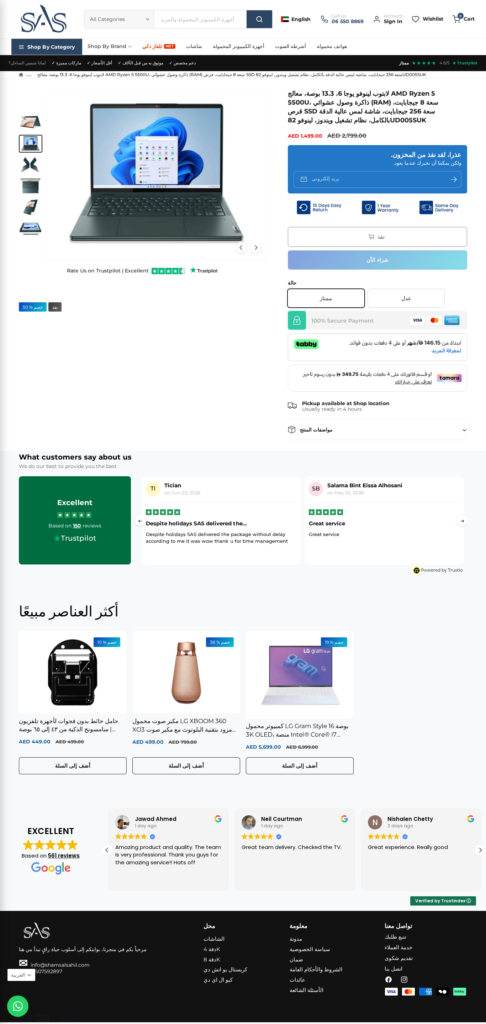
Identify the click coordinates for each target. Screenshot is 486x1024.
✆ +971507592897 (40, 971)
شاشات (194, 46)
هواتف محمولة (332, 46)
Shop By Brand (107, 46)
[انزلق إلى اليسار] (241, 247)
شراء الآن (377, 259)
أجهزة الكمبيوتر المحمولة (238, 46)
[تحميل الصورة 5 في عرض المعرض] (30, 207)
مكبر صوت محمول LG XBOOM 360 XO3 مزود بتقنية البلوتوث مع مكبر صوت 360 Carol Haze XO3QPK (182, 725)
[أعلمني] (453, 179)
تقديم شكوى (399, 958)
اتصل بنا (393, 968)
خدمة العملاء (398, 947)
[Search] (259, 19)
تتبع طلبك (395, 936)
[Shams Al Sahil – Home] (43, 19)
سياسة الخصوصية (310, 949)
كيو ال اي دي (218, 979)
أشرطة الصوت (290, 46)
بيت (28, 74)
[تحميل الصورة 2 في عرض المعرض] (30, 144)
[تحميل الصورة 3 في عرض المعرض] (30, 165)
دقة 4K (212, 949)
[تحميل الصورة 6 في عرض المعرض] (30, 229)
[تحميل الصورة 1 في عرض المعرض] (30, 122)
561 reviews (64, 855)
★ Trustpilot (465, 62)
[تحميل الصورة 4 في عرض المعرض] (30, 186)
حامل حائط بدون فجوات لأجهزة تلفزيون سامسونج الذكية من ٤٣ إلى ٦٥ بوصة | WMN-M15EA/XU (68, 725)
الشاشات (214, 938)
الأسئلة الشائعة (306, 990)
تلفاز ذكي (158, 46)
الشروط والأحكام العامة (316, 969)
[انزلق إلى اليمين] (256, 247)
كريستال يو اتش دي (225, 969)
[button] (464, 19)
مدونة (296, 938)
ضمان (296, 959)
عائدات (297, 979)
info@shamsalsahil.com (54, 965)
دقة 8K (212, 959)
